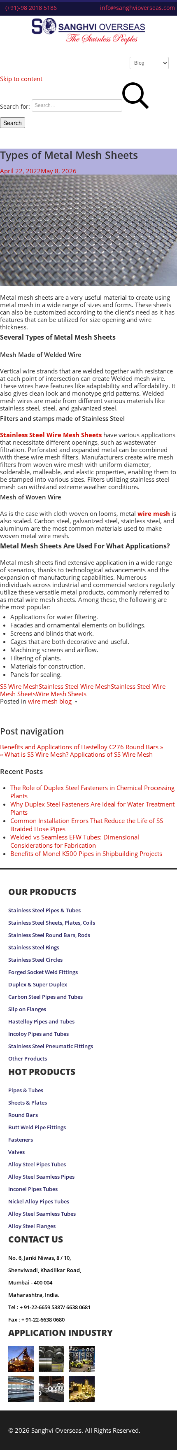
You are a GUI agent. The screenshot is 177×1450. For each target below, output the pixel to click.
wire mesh (153, 513)
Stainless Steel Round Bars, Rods (49, 935)
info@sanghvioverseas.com (137, 8)
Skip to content (21, 79)
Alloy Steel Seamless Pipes (41, 1176)
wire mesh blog (50, 701)
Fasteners (20, 1139)
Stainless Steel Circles (35, 959)
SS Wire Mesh (19, 686)
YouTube (162, 1440)
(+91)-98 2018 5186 (31, 8)
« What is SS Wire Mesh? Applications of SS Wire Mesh (76, 754)
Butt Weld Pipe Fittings (37, 1127)
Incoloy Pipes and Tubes (38, 1033)
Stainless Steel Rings (33, 947)
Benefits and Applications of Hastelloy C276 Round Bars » (81, 747)
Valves (16, 1152)
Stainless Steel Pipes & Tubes (44, 910)
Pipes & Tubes (25, 1090)
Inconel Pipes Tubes (33, 1189)
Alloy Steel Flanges (32, 1226)
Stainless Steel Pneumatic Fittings (50, 1046)
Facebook (132, 1440)
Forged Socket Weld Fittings (43, 972)
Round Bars (23, 1115)
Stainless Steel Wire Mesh (75, 686)
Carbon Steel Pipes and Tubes (45, 996)
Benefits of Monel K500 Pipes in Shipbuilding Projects (86, 853)
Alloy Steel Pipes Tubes (37, 1164)
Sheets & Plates (27, 1102)
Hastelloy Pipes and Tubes (41, 1021)
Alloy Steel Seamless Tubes (42, 1213)
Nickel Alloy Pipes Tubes (38, 1201)
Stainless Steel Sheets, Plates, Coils (51, 922)
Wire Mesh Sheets (61, 694)
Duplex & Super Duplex (37, 984)
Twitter (146, 1440)
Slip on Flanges (27, 1009)
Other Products (27, 1058)
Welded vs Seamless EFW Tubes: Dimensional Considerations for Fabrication (74, 841)
